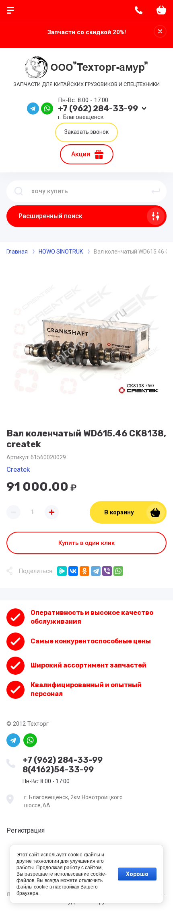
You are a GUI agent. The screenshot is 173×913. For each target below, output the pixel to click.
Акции (80, 154)
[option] (86, 339)
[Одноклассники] (84, 571)
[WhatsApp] (118, 571)
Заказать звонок (86, 132)
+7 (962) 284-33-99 (98, 108)
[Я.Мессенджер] (62, 571)
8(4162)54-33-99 (58, 769)
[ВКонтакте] (73, 571)
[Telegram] (96, 571)
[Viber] (107, 571)
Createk (18, 469)
